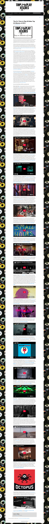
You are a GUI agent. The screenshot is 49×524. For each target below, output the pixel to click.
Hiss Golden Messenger (20, 199)
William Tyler (22, 418)
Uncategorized (20, 510)
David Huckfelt (27, 360)
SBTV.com (26, 74)
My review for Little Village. (26, 241)
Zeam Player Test (10, 14)
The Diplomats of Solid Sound (29, 177)
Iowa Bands (30, 510)
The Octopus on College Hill (24, 462)
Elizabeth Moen (15, 399)
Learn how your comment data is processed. (23, 518)
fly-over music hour (26, 510)
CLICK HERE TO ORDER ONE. (19, 467)
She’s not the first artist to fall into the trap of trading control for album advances (24, 47)
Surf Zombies (17, 440)
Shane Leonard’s (31, 128)
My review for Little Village (30, 222)
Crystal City (32, 299)
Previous (9, 17)
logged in (17, 515)
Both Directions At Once (31, 154)
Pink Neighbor (18, 381)
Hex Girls (33, 318)
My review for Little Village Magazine (25, 338)
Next (40, 17)
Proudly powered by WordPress (24, 521)
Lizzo (20, 64)
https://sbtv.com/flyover (23, 82)
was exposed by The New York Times (19, 51)
